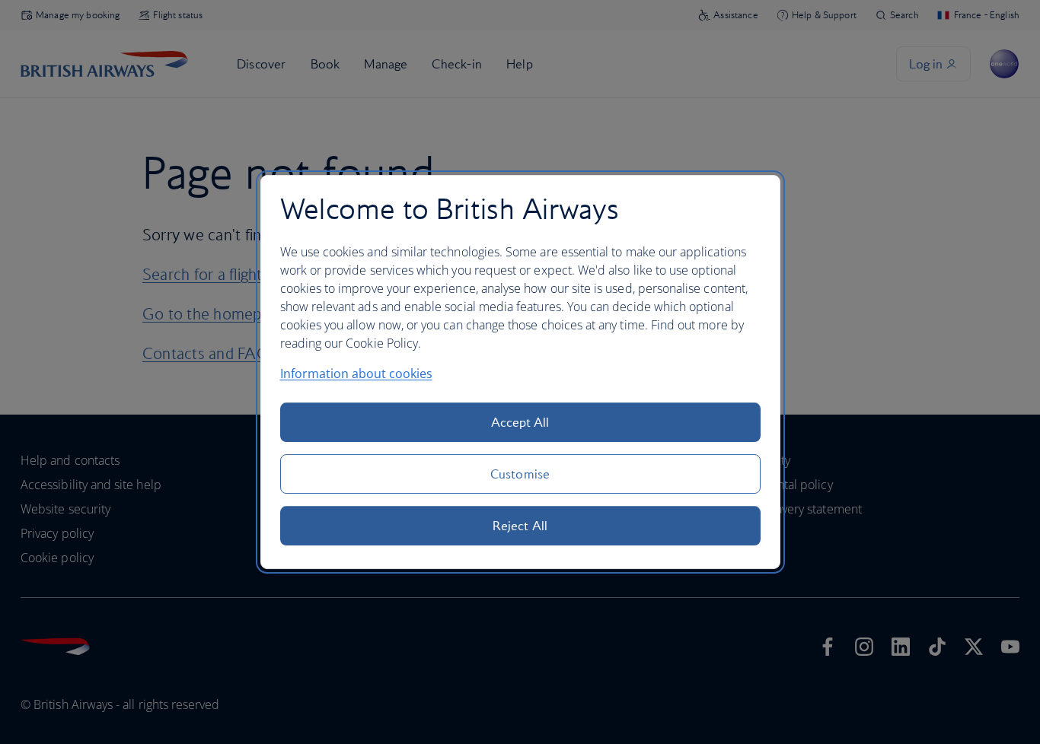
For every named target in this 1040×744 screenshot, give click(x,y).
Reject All (520, 525)
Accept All (520, 422)
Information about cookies (356, 373)
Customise (520, 474)
